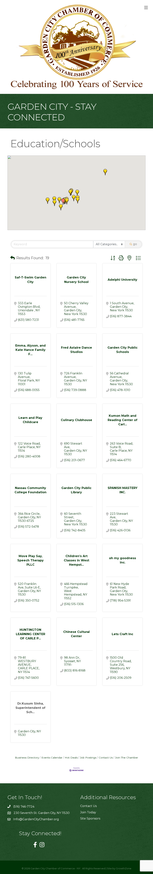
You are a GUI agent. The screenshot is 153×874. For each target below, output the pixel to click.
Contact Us (106, 757)
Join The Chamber (126, 757)
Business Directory (27, 757)
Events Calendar (51, 757)
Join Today (88, 812)
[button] (54, 203)
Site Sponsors (90, 818)
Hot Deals (71, 757)
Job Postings (88, 757)
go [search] (135, 244)
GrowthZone (123, 868)
